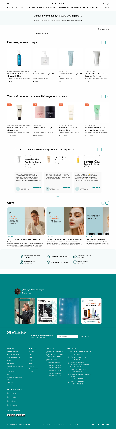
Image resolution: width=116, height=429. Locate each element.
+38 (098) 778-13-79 (76, 354)
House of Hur (37, 125)
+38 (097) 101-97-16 (76, 366)
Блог (8, 369)
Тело (30, 357)
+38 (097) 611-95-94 (76, 359)
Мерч (30, 363)
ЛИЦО (17, 7)
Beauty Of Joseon (90, 125)
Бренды (31, 371)
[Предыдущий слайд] (103, 42)
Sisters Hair (13, 393)
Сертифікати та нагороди (15, 366)
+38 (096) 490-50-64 (54, 376)
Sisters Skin (13, 397)
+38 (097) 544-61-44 (76, 372)
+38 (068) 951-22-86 (54, 373)
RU (8, 3)
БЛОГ (98, 7)
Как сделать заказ (13, 354)
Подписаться (27, 293)
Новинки (31, 366)
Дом (30, 360)
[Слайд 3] (58, 196)
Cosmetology (14, 405)
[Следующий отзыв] (100, 149)
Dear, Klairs (10, 125)
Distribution (13, 401)
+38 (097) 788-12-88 (54, 365)
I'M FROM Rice (68, 125)
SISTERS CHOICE (76, 7)
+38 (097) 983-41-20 (54, 368)
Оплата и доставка (13, 351)
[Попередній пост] (17, 310)
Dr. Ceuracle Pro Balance (23, 71)
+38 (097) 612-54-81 (54, 362)
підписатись (84, 336)
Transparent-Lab (90, 71)
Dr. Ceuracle (11, 71)
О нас (9, 360)
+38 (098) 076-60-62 (76, 384)
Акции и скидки (33, 369)
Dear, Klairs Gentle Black (23, 125)
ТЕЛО (22, 7)
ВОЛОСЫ (10, 7)
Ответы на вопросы (13, 357)
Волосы (31, 351)
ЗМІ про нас (10, 363)
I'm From (61, 125)
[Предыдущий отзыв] (96, 149)
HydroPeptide (63, 71)
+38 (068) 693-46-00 (54, 370)
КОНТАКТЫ (105, 7)
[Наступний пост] (98, 310)
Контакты (10, 374)
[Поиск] (12, 3)
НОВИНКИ (40, 7)
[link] (107, 3)
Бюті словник (11, 371)
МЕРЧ (33, 7)
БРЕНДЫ (85, 7)
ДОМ (28, 7)
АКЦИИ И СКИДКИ (63, 7)
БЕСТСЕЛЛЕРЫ (50, 7)
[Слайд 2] (57, 196)
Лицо (30, 354)
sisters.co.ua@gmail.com (55, 351)
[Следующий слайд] (107, 42)
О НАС (92, 7)
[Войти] (103, 3)
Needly (35, 71)
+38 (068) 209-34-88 (76, 378)
